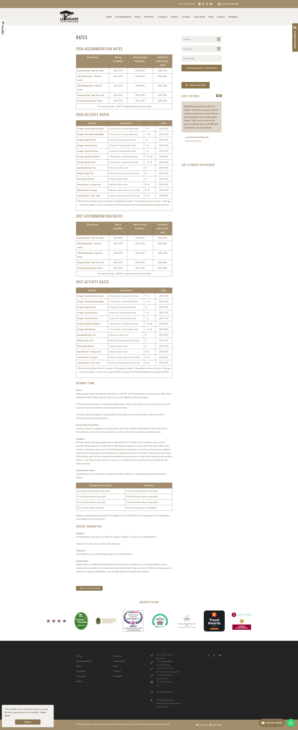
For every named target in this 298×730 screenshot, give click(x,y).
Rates (138, 17)
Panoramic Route (85, 179)
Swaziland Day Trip (86, 168)
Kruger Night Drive (86, 140)
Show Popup (203, 725)
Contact (221, 17)
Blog (211, 17)
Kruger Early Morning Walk (90, 134)
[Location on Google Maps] (199, 4)
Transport (162, 17)
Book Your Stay (230, 4)
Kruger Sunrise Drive (87, 151)
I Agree (27, 722)
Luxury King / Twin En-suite (90, 70)
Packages (232, 17)
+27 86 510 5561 (164, 681)
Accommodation (123, 17)
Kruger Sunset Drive (87, 145)
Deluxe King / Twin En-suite (90, 95)
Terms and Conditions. (138, 724)
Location (186, 17)
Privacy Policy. (152, 724)
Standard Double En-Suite (90, 100)
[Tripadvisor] (211, 4)
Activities (149, 17)
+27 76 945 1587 (164, 675)
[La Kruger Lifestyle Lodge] (69, 16)
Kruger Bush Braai (86, 162)
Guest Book (199, 17)
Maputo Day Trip (85, 173)
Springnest (123, 724)
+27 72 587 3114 (187, 4)
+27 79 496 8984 (164, 661)
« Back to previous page (89, 588)
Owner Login (216, 725)
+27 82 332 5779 (164, 668)
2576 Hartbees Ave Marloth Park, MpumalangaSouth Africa (168, 703)
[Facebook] (207, 4)
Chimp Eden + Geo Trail (88, 195)
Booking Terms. (164, 724)
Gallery (174, 17)
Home (109, 17)
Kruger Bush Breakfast (88, 156)
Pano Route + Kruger (87, 190)
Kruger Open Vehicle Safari (90, 128)
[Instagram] (203, 4)
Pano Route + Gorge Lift (89, 184)
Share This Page (197, 85)
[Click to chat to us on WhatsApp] (291, 723)
